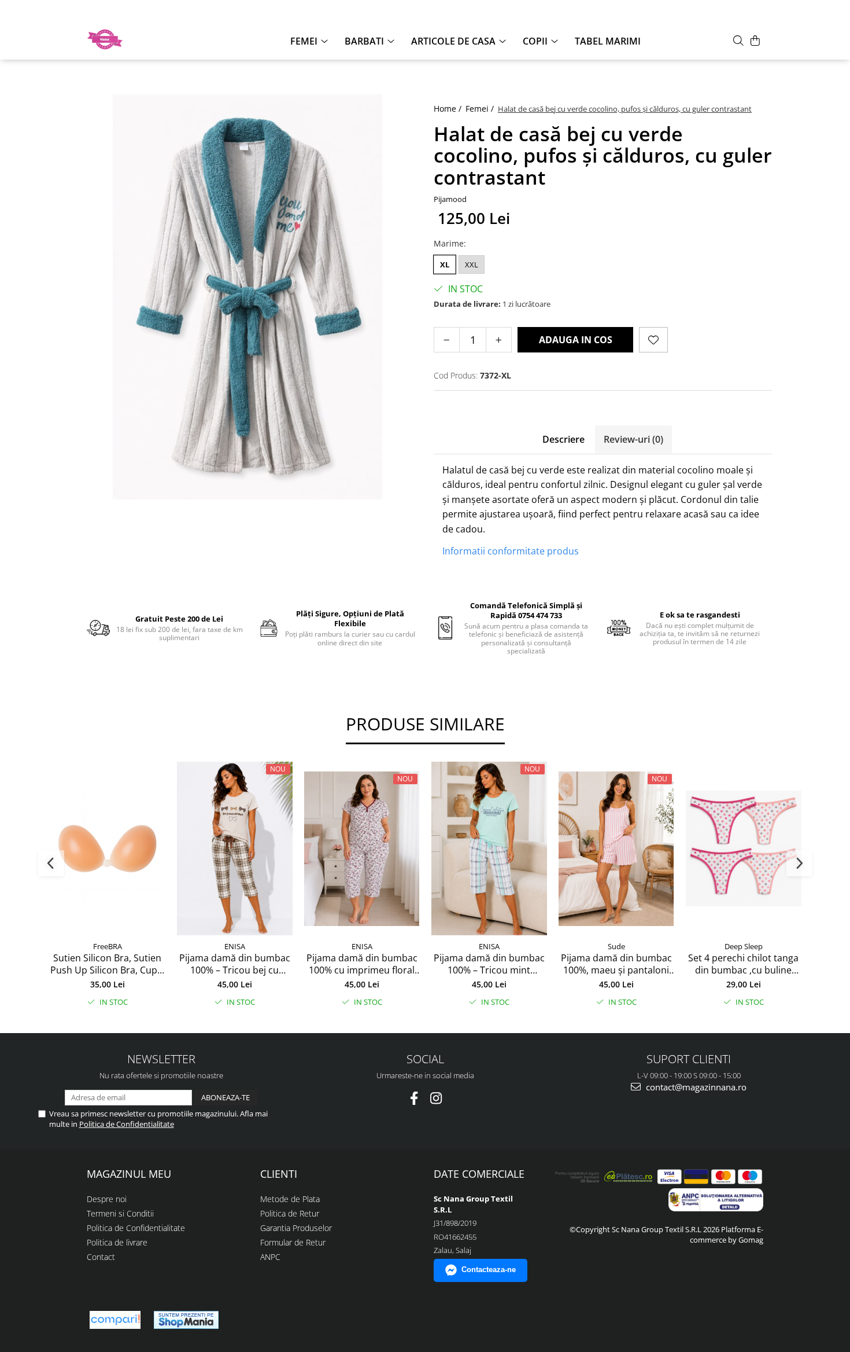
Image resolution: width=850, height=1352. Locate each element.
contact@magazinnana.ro (695, 1087)
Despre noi (107, 1198)
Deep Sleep (744, 946)
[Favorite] (653, 339)
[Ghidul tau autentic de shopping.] (115, 1320)
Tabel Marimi (608, 41)
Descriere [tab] (563, 439)
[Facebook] (414, 1098)
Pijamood (450, 199)
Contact (101, 1256)
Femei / (480, 108)
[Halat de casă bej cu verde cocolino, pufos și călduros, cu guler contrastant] (247, 296)
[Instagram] (436, 1098)
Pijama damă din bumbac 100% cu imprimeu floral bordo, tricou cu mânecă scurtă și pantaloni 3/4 (361, 964)
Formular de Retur (293, 1242)
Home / (449, 108)
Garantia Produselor (296, 1227)
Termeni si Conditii (120, 1213)
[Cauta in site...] (738, 40)
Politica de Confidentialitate (126, 1124)
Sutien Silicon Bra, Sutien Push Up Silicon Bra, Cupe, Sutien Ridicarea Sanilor (107, 964)
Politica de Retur (289, 1213)
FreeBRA (107, 946)
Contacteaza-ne (488, 1269)
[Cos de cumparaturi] (755, 40)
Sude (616, 946)
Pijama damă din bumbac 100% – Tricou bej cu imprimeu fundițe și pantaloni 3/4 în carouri (234, 964)
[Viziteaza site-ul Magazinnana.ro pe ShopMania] (186, 1320)
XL (444, 264)
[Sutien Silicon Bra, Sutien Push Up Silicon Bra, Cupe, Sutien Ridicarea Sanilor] (107, 848)
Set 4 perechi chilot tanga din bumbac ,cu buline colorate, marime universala (743, 964)
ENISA (234, 946)
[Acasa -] (144, 39)
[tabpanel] (247, 296)
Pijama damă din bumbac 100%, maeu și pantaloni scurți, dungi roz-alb (616, 964)
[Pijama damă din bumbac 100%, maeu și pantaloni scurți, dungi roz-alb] (616, 848)
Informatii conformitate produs (510, 551)
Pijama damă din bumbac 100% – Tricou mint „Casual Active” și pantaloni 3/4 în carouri (489, 964)
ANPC (270, 1256)
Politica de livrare (117, 1242)
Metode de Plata (290, 1198)
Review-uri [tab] (633, 439)
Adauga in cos (575, 339)
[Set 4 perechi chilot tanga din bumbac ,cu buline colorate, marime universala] (743, 848)
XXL (471, 264)
